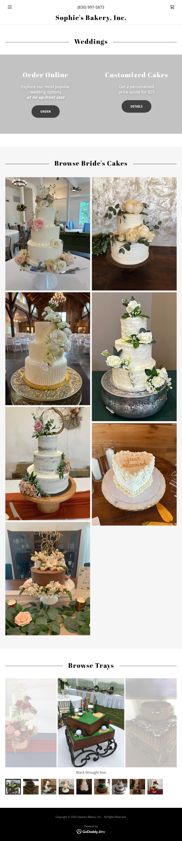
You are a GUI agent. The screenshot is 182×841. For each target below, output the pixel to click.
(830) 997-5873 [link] (90, 7)
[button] (18, 7)
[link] (172, 7)
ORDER (45, 111)
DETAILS (136, 106)
